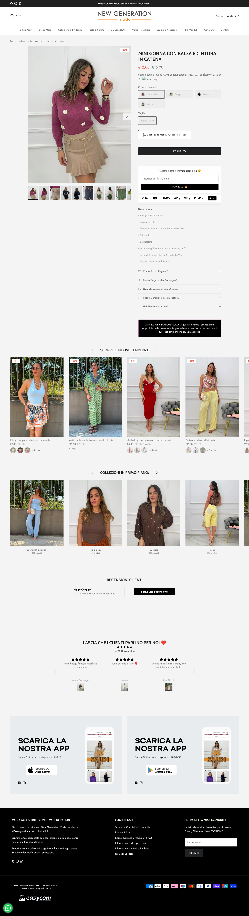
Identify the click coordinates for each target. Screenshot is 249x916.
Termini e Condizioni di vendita (132, 827)
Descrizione (145, 209)
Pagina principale (17, 41)
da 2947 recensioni (124, 651)
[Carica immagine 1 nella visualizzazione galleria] (79, 114)
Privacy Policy (122, 832)
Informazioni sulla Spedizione (131, 843)
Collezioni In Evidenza (70, 29)
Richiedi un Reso (124, 854)
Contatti (225, 29)
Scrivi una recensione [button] (154, 592)
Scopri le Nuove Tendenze (124, 350)
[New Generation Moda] (124, 16)
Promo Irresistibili (140, 29)
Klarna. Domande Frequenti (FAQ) (134, 838)
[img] (124, 647)
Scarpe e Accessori (167, 29)
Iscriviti (194, 853)
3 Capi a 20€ (118, 29)
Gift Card (209, 29)
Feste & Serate (96, 29)
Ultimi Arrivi (26, 29)
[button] (55, 671)
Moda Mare (45, 29)
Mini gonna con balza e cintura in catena (46, 41)
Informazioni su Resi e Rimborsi (132, 848)
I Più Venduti (191, 29)
